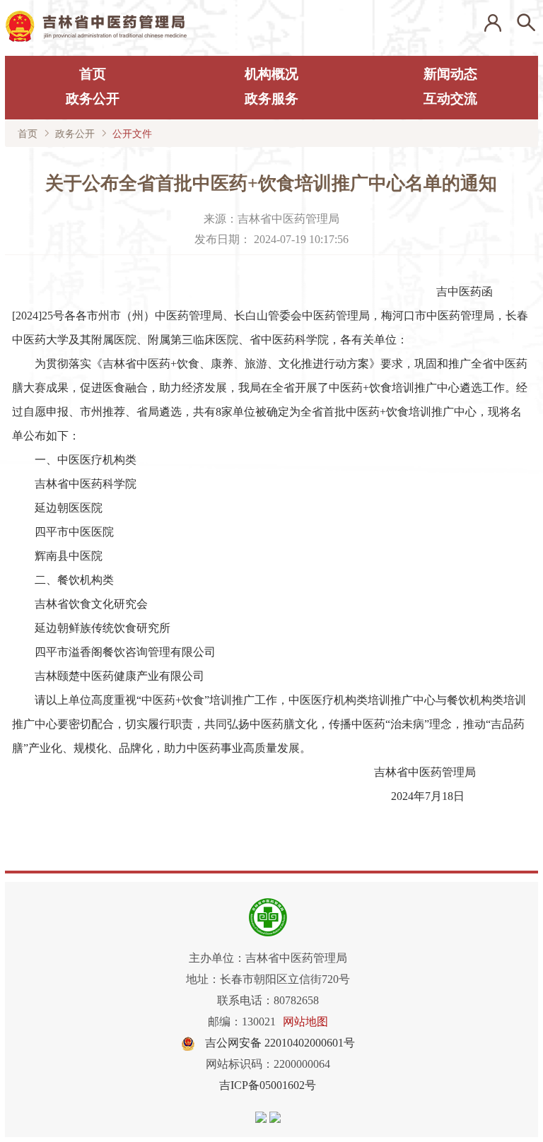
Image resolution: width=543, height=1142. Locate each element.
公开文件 (132, 133)
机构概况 (271, 73)
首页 (92, 73)
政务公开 (92, 98)
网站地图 (305, 1022)
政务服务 (271, 98)
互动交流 (450, 98)
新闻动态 (450, 73)
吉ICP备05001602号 (267, 1085)
